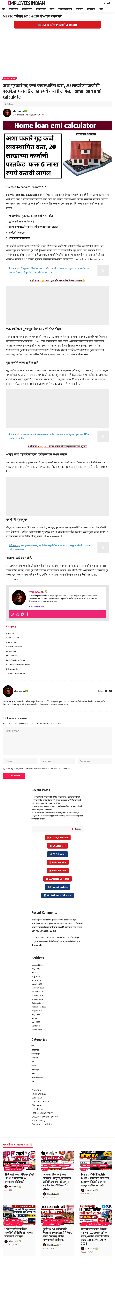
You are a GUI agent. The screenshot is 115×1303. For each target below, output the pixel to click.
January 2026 (37, 992)
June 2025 (36, 1018)
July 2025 (36, 1014)
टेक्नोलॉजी (35, 1058)
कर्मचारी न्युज (36, 1054)
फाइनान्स (7, 78)
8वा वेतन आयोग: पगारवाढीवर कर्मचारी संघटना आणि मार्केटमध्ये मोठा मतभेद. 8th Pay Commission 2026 (57, 927)
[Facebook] (27, 614)
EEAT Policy (11, 656)
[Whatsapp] (12, 614)
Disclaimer (11, 651)
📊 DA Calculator (57, 845)
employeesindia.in (37, 606)
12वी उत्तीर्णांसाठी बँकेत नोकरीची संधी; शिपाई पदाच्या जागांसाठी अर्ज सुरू (56, 812)
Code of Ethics (12, 638)
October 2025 (37, 1003)
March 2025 (37, 1029)
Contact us (11, 642)
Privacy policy (12, 669)
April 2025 (36, 1026)
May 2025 (36, 1022)
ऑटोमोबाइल (35, 1050)
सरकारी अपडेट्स (37, 1077)
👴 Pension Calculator (57, 887)
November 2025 (38, 999)
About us (10, 633)
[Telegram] (22, 614)
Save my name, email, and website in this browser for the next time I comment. (38, 768)
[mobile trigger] (5, 3)
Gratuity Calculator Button (18, 664)
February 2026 (38, 988)
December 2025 (38, 995)
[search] (104, 3)
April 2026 (36, 980)
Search (78, 829)
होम (14, 78)
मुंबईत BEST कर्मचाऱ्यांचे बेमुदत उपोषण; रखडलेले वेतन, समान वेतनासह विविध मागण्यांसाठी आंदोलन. (57, 1234)
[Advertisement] (57, 54)
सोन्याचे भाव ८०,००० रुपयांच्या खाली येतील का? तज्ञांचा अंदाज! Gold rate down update (56, 941)
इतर (33, 1046)
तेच (33, 1061)
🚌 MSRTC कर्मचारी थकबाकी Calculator (57, 24)
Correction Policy (14, 647)
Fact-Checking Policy (15, 660)
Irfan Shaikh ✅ (20, 111)
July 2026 (36, 969)
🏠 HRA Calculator (57, 862)
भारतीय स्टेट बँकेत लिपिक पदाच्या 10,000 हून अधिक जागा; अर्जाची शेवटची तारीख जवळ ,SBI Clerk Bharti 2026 (95, 1236)
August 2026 (37, 965)
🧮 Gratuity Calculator (57, 837)
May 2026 (36, 976)
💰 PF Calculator (57, 854)
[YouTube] (110, 691)
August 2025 (37, 1010)
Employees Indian (26, 3)
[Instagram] (17, 614)
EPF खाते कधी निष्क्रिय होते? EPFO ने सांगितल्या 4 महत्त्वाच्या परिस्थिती (57, 797)
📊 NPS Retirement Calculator (57, 895)
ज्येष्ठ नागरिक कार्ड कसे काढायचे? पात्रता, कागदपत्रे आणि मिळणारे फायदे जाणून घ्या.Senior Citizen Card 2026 (57, 1182)
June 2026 (36, 973)
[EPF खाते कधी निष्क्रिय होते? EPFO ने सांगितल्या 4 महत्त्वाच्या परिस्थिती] (19, 1160)
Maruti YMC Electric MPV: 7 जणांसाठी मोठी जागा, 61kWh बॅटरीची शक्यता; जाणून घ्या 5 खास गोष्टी (95, 1180)
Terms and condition (15, 674)
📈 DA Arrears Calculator (57, 878)
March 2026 (37, 984)
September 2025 (39, 1007)
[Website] (106, 691)
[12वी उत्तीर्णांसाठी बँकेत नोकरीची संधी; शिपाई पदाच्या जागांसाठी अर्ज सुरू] (19, 1215)
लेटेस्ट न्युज (35, 1069)
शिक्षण (33, 1073)
